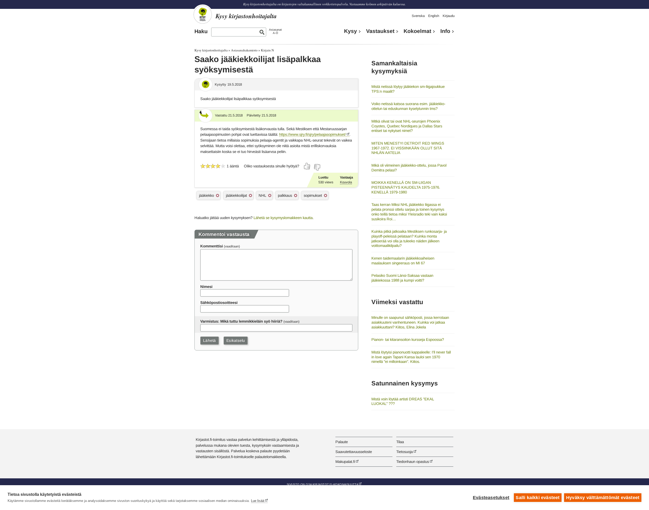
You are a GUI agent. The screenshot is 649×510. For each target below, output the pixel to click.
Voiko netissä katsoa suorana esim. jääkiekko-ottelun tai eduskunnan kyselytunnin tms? (408, 106)
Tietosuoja (404, 451)
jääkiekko (206, 195)
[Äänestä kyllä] (307, 166)
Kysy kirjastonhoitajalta (211, 50)
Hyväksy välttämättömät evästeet (602, 497)
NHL (262, 195)
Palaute (341, 442)
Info (445, 31)
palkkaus (285, 195)
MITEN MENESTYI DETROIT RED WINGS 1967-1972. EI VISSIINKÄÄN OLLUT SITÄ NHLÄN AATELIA (407, 148)
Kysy (350, 31)
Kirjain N (267, 50)
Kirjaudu (449, 16)
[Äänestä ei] (317, 167)
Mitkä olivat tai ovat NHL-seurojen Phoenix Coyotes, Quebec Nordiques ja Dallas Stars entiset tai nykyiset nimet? (406, 126)
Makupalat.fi (345, 461)
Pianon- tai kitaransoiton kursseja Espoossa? (407, 339)
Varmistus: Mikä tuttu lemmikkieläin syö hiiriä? (241, 321)
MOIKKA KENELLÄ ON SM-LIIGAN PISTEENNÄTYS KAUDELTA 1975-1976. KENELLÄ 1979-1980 (405, 187)
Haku (201, 31)
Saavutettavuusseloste (353, 451)
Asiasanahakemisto (244, 50)
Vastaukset (380, 31)
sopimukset (313, 195)
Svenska (418, 16)
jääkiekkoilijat (236, 195)
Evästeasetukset (491, 497)
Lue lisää (257, 501)
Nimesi (206, 286)
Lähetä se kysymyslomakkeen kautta (283, 217)
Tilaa (400, 442)
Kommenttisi (211, 246)
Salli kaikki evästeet (538, 497)
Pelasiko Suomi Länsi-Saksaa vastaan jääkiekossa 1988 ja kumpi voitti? (402, 277)
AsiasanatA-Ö (275, 31)
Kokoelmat (417, 31)
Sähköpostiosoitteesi (219, 302)
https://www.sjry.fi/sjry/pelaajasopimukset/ (313, 134)
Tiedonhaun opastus (412, 461)
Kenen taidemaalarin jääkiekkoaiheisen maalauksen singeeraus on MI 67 (402, 260)
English (433, 16)
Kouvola (346, 182)
